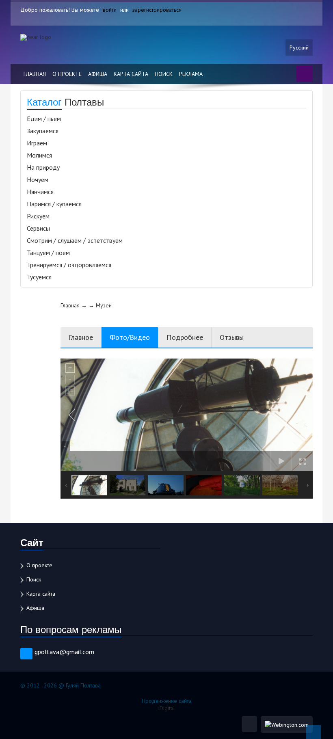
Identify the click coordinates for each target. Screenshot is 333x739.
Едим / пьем (44, 119)
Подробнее (184, 337)
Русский (299, 47)
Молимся (39, 155)
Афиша (97, 74)
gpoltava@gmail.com (64, 652)
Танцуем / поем (48, 252)
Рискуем (38, 216)
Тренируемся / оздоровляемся (69, 265)
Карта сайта (131, 74)
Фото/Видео (130, 337)
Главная (35, 74)
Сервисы (38, 228)
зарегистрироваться (157, 9)
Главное (81, 337)
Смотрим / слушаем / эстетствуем (75, 240)
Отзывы (232, 337)
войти (110, 9)
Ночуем (37, 179)
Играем (37, 143)
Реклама (191, 74)
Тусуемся (39, 277)
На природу (43, 167)
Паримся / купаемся (54, 204)
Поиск (164, 74)
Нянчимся (40, 192)
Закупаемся (42, 131)
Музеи (104, 305)
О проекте (67, 74)
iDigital (166, 708)
